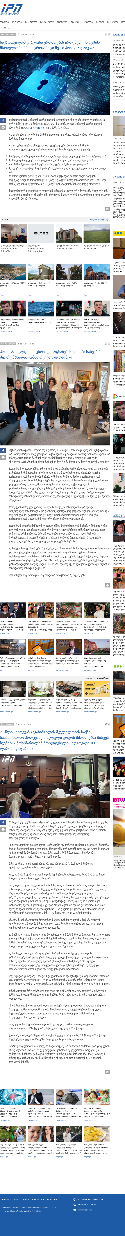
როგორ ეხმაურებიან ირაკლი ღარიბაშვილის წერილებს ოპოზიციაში (67, 661)
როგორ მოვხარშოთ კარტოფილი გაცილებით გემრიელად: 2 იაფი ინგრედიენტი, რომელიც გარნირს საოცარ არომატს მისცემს (96, 1152)
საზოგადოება (47, 22)
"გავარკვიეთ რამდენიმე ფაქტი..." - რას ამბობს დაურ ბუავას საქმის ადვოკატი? (12, 323)
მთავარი (4, 22)
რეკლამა (52, 1200)
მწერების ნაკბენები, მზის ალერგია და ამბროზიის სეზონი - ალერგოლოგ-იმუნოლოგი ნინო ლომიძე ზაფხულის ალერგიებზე (41, 705)
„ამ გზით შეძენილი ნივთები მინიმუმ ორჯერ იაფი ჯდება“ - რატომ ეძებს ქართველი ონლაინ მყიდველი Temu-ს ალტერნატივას (41, 665)
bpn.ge (3, 670)
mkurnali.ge (5, 1120)
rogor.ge (59, 1157)
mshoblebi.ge (62, 1120)
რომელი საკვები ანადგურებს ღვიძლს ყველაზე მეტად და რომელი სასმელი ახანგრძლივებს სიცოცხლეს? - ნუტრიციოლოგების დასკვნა (10, 1118)
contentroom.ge (6, 712)
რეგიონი (75, 22)
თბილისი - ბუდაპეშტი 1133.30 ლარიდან (66, 284)
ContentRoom (103, 678)
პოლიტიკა (17, 22)
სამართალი (31, 22)
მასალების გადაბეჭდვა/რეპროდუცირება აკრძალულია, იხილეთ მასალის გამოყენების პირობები (29, 1209)
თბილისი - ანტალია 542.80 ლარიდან (12, 284)
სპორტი (100, 22)
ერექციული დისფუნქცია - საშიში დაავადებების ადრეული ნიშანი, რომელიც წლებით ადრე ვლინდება (40, 1113)
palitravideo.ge (6, 331)
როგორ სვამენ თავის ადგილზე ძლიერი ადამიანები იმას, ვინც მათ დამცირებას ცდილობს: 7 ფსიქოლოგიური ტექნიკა (69, 1150)
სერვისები (38, 1200)
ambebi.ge (4, 633)
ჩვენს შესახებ (21, 1200)
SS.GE (5, 220)
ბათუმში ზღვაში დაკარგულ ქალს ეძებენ (39, 320)
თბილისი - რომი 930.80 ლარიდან (95, 284)
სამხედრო (112, 22)
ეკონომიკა (87, 22)
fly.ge (2, 295)
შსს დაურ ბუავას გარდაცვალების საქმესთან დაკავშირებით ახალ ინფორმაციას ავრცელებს (96, 325)
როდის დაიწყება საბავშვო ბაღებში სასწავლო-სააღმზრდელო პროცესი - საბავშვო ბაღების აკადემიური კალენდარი (97, 1115)
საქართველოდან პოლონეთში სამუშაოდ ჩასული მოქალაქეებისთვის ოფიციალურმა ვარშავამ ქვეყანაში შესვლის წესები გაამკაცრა (96, 666)
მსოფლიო (62, 22)
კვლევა (35, 127)
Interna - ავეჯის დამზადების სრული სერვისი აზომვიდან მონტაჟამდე (13, 702)
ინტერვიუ (119, 112)
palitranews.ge (62, 670)
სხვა (4, 28)
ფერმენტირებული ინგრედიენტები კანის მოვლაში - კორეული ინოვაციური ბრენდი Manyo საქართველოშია (95, 705)
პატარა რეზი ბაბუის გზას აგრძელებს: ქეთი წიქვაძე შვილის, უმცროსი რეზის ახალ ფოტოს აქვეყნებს (12, 1149)
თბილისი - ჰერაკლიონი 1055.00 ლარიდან (40, 284)
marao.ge (4, 1157)
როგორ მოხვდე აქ (99, 220)
